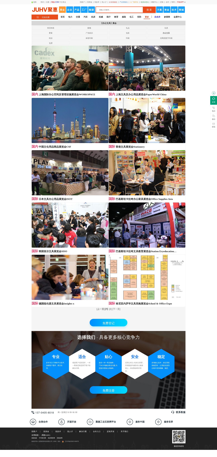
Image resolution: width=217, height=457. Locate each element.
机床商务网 (51, 438)
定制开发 (110, 431)
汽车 (86, 16)
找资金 (89, 2)
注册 (47, 2)
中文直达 (58, 2)
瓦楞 (50, 43)
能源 (91, 9)
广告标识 (89, 33)
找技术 (96, 2)
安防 (139, 16)
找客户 (82, 2)
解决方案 (83, 431)
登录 (42, 2)
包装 (127, 33)
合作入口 (97, 431)
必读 (213, 102)
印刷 (127, 38)
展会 (62, 9)
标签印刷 (89, 38)
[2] (110, 308)
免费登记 (108, 323)
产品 (76, 9)
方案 (159, 9)
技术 (174, 9)
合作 (167, 2)
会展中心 (178, 16)
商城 (181, 9)
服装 (124, 16)
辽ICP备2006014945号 (72, 441)
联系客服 (180, 412)
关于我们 (124, 431)
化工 (132, 16)
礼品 (127, 28)
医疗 (109, 16)
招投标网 (59, 438)
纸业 (50, 38)
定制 (161, 2)
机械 (101, 16)
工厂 (84, 9)
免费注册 (108, 390)
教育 (116, 16)
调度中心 (154, 2)
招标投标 (34, 438)
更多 (147, 16)
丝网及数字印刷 (166, 38)
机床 (93, 16)
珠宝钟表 (50, 28)
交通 (78, 16)
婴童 (50, 33)
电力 (70, 16)
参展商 (167, 16)
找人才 (104, 2)
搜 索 (149, 10)
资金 (166, 9)
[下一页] (116, 308)
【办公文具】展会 (108, 23)
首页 (63, 16)
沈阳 (34, 2)
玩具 (166, 28)
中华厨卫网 (42, 438)
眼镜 (89, 28)
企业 (69, 9)
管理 (173, 2)
